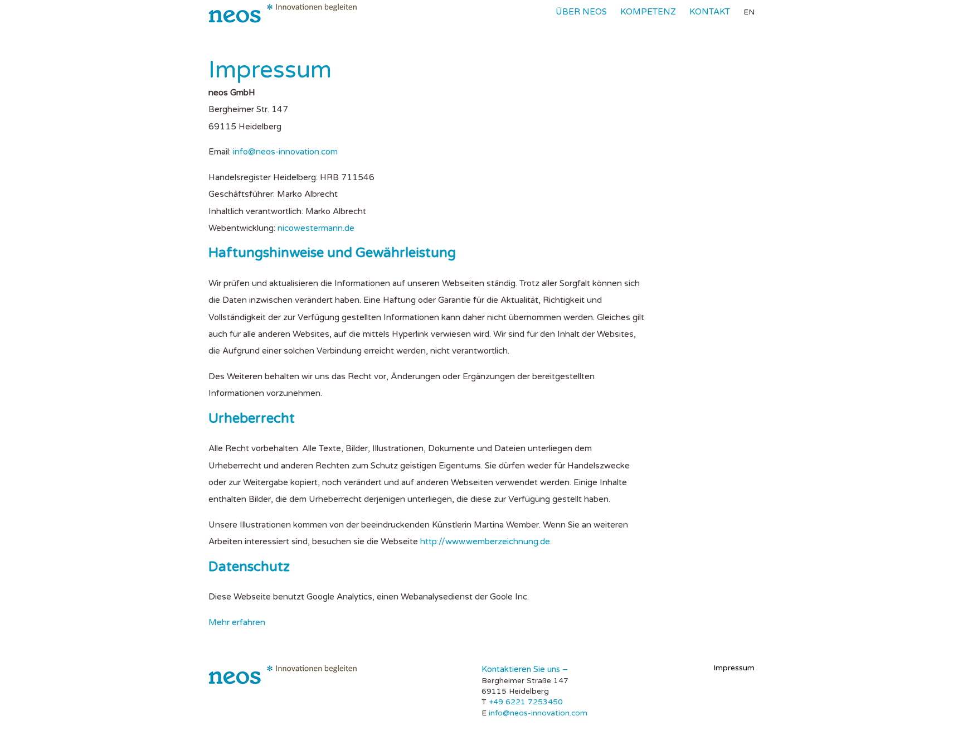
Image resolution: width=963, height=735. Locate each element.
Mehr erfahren (236, 622)
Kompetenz (648, 12)
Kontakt (709, 12)
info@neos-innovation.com (285, 152)
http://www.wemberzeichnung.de (485, 541)
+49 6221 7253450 (526, 702)
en (749, 12)
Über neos (581, 12)
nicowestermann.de (316, 228)
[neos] (282, 13)
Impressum (734, 668)
